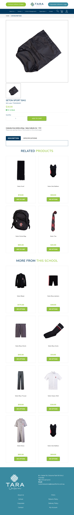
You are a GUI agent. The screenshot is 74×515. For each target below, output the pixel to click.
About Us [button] (11, 11)
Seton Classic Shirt (53, 396)
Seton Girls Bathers (53, 186)
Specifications (30, 138)
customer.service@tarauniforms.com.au (51, 484)
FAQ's (53, 495)
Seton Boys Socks (53, 346)
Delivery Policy (53, 503)
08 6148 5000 (45, 480)
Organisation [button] (42, 11)
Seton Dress (20, 446)
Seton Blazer (20, 296)
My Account (53, 507)
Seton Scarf (20, 186)
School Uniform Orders (16, 4)
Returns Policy (53, 499)
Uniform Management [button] (30, 11)
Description (13, 138)
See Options (53, 199)
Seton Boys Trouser (20, 396)
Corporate (20, 503)
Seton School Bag (21, 236)
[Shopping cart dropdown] (61, 11)
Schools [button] (19, 11)
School (20, 499)
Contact (51, 11)
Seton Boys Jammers (53, 296)
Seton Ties (53, 236)
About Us (21, 495)
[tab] (13, 138)
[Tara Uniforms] (37, 4)
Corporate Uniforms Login (58, 4)
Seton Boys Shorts (20, 346)
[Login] (66, 11)
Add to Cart (37, 118)
